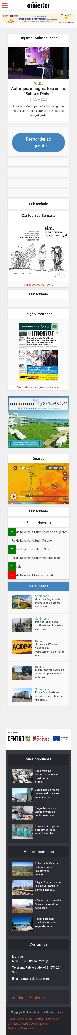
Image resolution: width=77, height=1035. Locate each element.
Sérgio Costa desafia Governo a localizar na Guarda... (48, 904)
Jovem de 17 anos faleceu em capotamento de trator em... (49, 650)
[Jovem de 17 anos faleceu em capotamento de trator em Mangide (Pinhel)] (23, 647)
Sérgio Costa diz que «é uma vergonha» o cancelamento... (48, 886)
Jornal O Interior (31, 998)
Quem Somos (16, 1018)
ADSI (62, 1012)
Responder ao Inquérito (38, 142)
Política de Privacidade (21, 1028)
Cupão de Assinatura (34, 1023)
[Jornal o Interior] (38, 5)
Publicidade (52, 1018)
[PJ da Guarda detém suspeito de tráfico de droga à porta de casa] (23, 695)
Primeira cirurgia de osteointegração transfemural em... (47, 830)
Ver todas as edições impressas (38, 387)
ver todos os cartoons (38, 284)
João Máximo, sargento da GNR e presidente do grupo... (46, 776)
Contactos (14, 1023)
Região (38, 83)
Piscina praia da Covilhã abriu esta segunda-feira (45, 922)
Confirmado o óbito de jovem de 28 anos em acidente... (47, 793)
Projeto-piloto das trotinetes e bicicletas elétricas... (49, 625)
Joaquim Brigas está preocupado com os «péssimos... (47, 603)
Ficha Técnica (34, 1018)
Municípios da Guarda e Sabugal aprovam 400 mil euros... (49, 673)
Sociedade (42, 596)
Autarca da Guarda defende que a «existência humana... (46, 869)
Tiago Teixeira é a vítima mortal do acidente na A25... (46, 812)
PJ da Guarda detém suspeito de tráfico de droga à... (49, 696)
